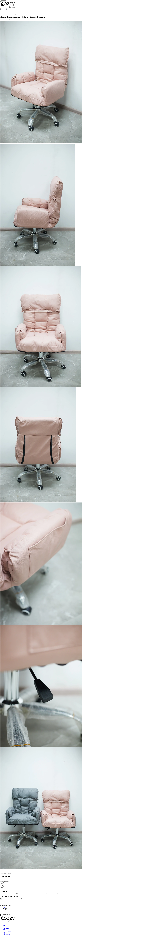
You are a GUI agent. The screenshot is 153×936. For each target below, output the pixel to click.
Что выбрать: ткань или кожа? (7, 904)
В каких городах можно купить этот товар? (10, 899)
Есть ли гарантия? (5, 903)
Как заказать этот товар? (6, 901)
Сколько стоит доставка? (6, 905)
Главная (4, 11)
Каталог (4, 12)
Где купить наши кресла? (6, 914)
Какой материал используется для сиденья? (10, 900)
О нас (4, 907)
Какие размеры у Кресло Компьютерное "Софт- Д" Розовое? (13, 898)
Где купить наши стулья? (6, 915)
